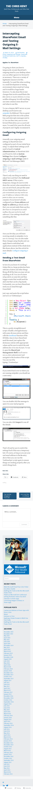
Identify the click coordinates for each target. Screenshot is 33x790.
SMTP (18, 56)
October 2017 (8, 677)
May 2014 (7, 733)
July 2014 (7, 729)
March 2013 (7, 750)
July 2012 (7, 764)
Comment (24, 524)
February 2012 (8, 774)
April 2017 (7, 688)
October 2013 (8, 747)
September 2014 (9, 725)
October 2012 (8, 758)
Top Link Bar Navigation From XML (7, 495)
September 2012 (9, 760)
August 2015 (7, 719)
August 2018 (7, 659)
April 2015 (7, 721)
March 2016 (7, 714)
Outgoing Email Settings (13, 54)
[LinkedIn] (4, 785)
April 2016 (7, 712)
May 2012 (7, 768)
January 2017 (8, 694)
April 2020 (7, 643)
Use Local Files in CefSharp (25, 495)
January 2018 (8, 671)
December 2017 (8, 673)
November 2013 (8, 745)
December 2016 (8, 696)
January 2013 (8, 754)
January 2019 (8, 655)
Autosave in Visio (9, 616)
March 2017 (7, 690)
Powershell (24, 54)
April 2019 (7, 649)
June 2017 (7, 684)
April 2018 (7, 665)
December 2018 (8, 657)
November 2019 (8, 645)
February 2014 (8, 739)
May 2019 (7, 647)
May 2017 (7, 686)
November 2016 (8, 698)
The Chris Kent (16, 6)
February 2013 (8, 752)
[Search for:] (12, 579)
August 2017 (7, 680)
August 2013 (7, 749)
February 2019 (8, 653)
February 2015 (8, 723)
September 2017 (9, 679)
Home (5, 24)
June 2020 (7, 641)
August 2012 (7, 762)
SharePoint (12, 56)
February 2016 (8, 715)
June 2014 (7, 731)
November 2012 (8, 756)
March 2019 (7, 651)
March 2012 (7, 772)
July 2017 (7, 682)
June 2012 (7, 766)
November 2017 (8, 675)
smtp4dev (23, 56)
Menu (16, 17)
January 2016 (8, 717)
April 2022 (7, 638)
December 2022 (8, 634)
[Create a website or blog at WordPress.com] (3, 782)
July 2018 (7, 661)
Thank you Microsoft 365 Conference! (15, 595)
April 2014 (7, 735)
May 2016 (7, 710)
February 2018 (8, 669)
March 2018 (7, 667)
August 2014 (7, 727)
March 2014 (7, 737)
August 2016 (7, 704)
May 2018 (7, 663)
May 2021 (7, 640)
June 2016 (7, 708)
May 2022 (7, 636)
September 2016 (9, 702)
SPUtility (5, 58)
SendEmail (6, 56)
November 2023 (8, 632)
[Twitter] (7, 785)
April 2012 (7, 770)
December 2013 (8, 743)
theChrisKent (20, 52)
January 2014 (8, 741)
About (6, 614)
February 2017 (8, 692)
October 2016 (8, 700)
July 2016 (7, 706)
